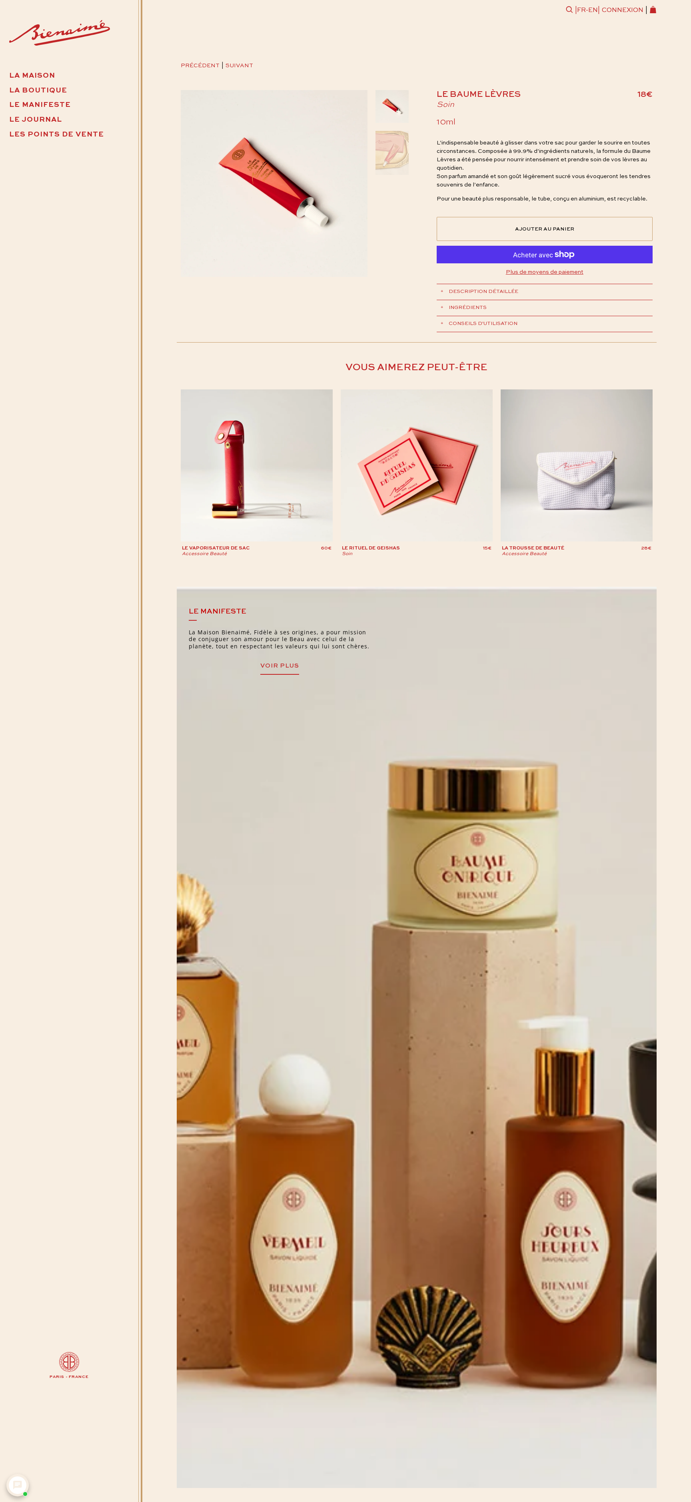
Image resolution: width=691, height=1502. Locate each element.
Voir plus (279, 666)
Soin (445, 105)
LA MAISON (32, 75)
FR (581, 10)
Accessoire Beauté (204, 553)
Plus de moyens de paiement (544, 272)
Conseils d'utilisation (479, 323)
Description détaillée (479, 291)
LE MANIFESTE (40, 104)
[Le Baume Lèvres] (274, 183)
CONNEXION (622, 10)
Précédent (200, 65)
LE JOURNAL (35, 119)
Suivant (239, 65)
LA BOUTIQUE (38, 90)
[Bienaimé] (59, 34)
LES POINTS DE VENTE (56, 134)
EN (593, 10)
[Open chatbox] (17, 1485)
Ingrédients (464, 307)
